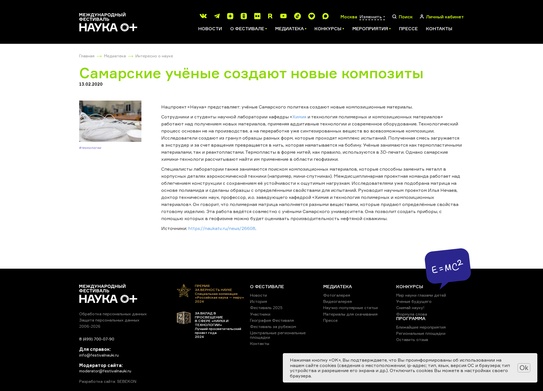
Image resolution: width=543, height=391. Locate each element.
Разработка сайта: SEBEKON (107, 381)
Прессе (408, 28)
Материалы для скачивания (350, 314)
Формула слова (411, 314)
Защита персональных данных (109, 320)
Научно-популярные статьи (350, 307)
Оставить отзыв (412, 339)
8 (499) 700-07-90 (96, 338)
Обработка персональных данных (113, 313)
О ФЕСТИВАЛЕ (267, 286)
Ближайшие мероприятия (421, 327)
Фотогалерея (336, 295)
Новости (210, 28)
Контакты (439, 28)
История (258, 301)
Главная (86, 55)
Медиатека (115, 55)
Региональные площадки (420, 333)
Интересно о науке (154, 55)
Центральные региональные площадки (278, 335)
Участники (260, 314)
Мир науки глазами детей (421, 295)
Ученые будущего (414, 301)
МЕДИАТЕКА (337, 286)
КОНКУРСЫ (409, 286)
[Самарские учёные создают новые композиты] (110, 122)
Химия (299, 117)
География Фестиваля (272, 320)
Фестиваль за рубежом (273, 326)
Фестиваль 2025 (266, 307)
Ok (524, 368)
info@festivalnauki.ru (99, 355)
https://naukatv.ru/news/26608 (221, 228)
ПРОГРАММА (410, 318)
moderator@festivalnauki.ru (105, 370)
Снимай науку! (410, 307)
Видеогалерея (337, 301)
